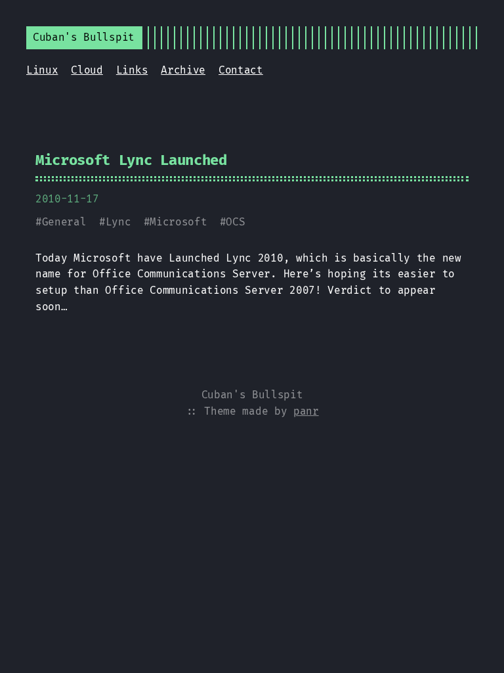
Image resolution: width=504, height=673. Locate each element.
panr (306, 411)
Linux (42, 70)
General (64, 222)
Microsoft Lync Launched (131, 160)
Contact (241, 70)
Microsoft (178, 222)
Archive (183, 70)
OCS (235, 222)
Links (132, 70)
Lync (118, 222)
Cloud (86, 70)
